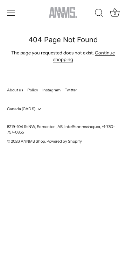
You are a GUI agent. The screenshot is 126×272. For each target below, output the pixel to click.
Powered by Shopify (64, 141)
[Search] (99, 14)
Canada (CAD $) (21, 109)
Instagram (51, 90)
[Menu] (11, 13)
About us (15, 90)
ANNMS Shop (33, 141)
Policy (32, 90)
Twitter (71, 90)
